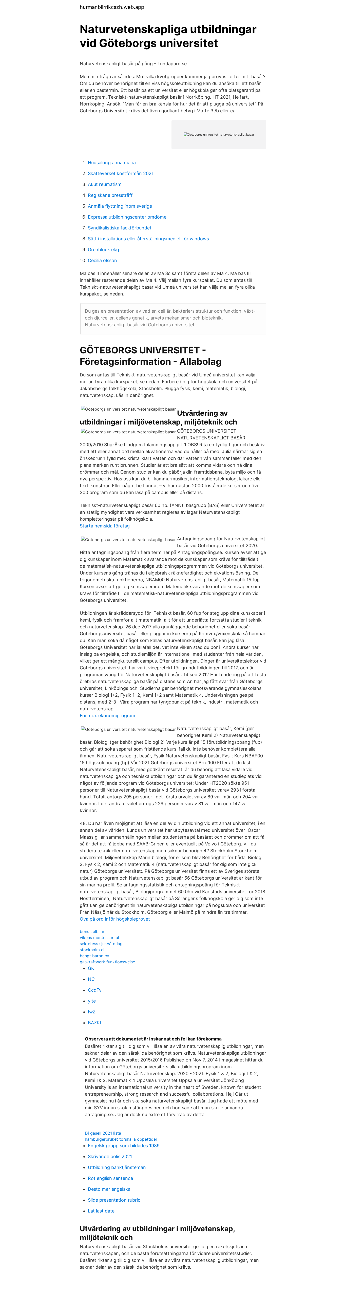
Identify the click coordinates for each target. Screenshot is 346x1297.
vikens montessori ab (100, 937)
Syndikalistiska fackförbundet (119, 227)
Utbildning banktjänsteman (117, 1167)
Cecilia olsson (102, 260)
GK (91, 968)
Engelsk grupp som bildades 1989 (124, 1145)
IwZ (91, 1011)
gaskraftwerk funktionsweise (107, 961)
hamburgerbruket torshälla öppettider (121, 1139)
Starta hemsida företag (105, 525)
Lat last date (101, 1211)
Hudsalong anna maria (112, 162)
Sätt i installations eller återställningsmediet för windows (148, 238)
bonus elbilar (92, 931)
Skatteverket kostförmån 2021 (120, 173)
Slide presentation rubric (114, 1200)
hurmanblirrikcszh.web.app (112, 7)
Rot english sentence (110, 1178)
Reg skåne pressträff (110, 195)
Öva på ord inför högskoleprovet (115, 919)
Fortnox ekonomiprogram (107, 715)
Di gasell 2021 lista (103, 1133)
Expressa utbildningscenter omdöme (127, 217)
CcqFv (95, 990)
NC (91, 979)
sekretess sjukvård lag (101, 943)
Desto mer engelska (109, 1189)
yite (92, 1001)
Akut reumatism (105, 184)
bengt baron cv (94, 955)
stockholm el (92, 949)
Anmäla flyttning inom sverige (120, 206)
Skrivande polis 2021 (110, 1156)
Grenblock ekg (103, 249)
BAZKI (94, 1022)
